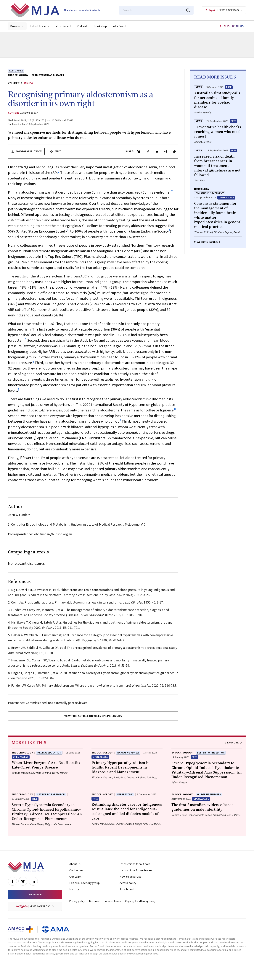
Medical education (49, 753)
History (74, 889)
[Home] (55, 10)
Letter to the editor (210, 753)
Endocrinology (18, 75)
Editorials (16, 71)
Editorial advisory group (84, 883)
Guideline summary (209, 794)
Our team (75, 877)
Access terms (113, 901)
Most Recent (63, 26)
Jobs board (127, 889)
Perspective (125, 794)
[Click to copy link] (174, 151)
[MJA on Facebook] (12, 881)
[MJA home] (26, 867)
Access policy (128, 883)
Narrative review (128, 753)
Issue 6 (28, 83)
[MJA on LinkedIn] (33, 881)
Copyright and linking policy (140, 901)
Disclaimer (95, 901)
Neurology (201, 189)
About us (75, 864)
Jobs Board (119, 26)
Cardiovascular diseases (47, 75)
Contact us (76, 870)
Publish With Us (232, 26)
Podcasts (83, 26)
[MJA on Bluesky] (22, 881)
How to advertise (130, 877)
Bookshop (100, 26)
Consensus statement (209, 193)
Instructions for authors (135, 864)
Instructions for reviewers (136, 870)
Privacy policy (77, 901)
